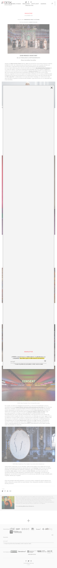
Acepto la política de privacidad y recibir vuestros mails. (29, 364)
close (52, 88)
